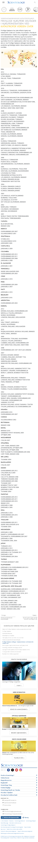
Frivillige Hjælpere (6, 631)
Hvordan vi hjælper (7, 792)
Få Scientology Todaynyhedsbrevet (13, 814)
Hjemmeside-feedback (10, 802)
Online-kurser (5, 778)
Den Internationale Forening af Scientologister (12, 827)
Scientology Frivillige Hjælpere (8, 825)
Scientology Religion (31, 820)
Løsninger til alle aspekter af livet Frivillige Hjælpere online (16, 649)
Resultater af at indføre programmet (10, 654)
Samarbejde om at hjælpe (8, 635)
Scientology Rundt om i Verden (10, 790)
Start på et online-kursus (15, 823)
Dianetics (11, 820)
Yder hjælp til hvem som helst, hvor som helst (12, 638)
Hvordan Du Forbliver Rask (9, 795)
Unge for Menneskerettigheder (24, 831)
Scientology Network (20, 820)
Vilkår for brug (20, 837)
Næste (34, 615)
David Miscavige (4, 823)
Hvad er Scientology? (7, 775)
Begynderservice (6, 780)
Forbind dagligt (5, 788)
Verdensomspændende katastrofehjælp (6, 618)
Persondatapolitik (5, 837)
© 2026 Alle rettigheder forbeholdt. (18, 836)
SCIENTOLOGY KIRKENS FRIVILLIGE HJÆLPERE (19, 626)
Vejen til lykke (27, 827)
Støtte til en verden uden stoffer (14, 829)
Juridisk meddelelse (29, 837)
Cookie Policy (13, 837)
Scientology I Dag (6, 785)
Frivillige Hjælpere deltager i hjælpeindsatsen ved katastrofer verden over (17, 642)
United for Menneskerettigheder (8, 831)
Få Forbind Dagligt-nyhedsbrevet (12, 811)
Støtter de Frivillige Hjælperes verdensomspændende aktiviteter (16, 629)
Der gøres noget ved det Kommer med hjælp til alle (30, 618)
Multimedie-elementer (7, 633)
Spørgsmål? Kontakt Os (10, 800)
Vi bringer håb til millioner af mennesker (11, 652)
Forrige (4, 615)
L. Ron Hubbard (4, 820)
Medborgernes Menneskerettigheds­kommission (12, 833)
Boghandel (4, 783)
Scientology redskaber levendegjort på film (12, 647)
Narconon (3, 829)
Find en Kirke (7, 805)
